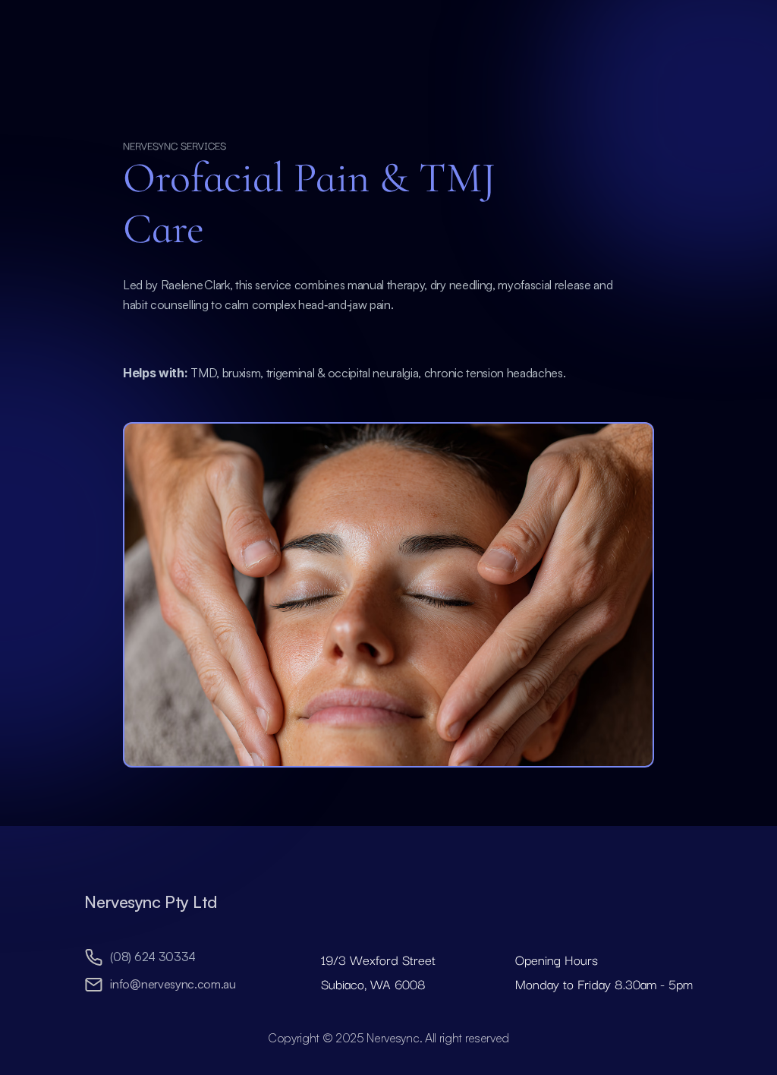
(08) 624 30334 (153, 956)
